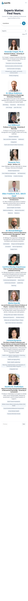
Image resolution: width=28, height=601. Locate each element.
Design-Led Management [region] (17, 244)
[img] (14, 44)
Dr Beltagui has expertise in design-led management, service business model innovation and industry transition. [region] (14, 239)
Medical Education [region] (19, 210)
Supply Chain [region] (13, 249)
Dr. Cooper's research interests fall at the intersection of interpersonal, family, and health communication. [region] (14, 58)
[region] (14, 54)
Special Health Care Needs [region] (13, 207)
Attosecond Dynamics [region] (8, 317)
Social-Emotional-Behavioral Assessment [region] (14, 408)
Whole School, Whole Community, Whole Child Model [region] (13, 404)
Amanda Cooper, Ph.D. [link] (13, 51)
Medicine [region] (10, 213)
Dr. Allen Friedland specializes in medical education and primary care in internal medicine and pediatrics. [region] (14, 203)
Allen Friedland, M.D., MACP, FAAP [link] (14, 194)
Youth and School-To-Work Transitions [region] (13, 144)
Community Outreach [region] (10, 282)
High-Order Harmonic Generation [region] (13, 322)
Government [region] (21, 280)
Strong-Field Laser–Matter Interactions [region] (13, 314)
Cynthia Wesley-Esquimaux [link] (14, 267)
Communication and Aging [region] (13, 68)
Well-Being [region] (5, 104)
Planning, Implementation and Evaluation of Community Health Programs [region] (14, 365)
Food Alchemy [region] (8, 176)
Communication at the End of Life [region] (13, 66)
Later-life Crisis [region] (17, 107)
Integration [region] (14, 142)
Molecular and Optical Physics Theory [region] (13, 320)
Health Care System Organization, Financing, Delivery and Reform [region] (13, 356)
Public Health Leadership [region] (13, 362)
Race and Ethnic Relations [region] (10, 139)
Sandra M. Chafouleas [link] (14, 386)
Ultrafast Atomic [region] (20, 317)
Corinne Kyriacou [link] (14, 340)
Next (24, 424)
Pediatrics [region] (16, 213)
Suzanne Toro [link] (14, 162)
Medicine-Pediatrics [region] (8, 210)
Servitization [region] (6, 244)
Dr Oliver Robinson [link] (14, 93)
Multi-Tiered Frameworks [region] (13, 401)
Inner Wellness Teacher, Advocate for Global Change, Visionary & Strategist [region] (14, 167)
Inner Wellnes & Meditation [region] (9, 173)
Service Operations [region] (17, 246)
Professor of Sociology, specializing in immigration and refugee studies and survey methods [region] (14, 132)
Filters (23, 34)
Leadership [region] (20, 282)
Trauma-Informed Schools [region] (13, 413)
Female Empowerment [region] (13, 170)
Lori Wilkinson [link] (14, 125)
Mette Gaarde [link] (14, 303)
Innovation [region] (8, 246)
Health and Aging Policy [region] (14, 359)
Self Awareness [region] (21, 173)
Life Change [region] (9, 107)
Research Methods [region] (13, 136)
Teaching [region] (13, 285)
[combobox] (12, 23)
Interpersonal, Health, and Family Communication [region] (13, 72)
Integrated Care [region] (14, 369)
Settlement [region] (21, 139)
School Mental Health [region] (13, 411)
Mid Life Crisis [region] (21, 104)
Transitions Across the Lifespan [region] (14, 63)
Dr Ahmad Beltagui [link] (14, 230)
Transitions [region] (13, 104)
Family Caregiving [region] (13, 75)
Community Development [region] (9, 280)
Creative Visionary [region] (18, 176)
